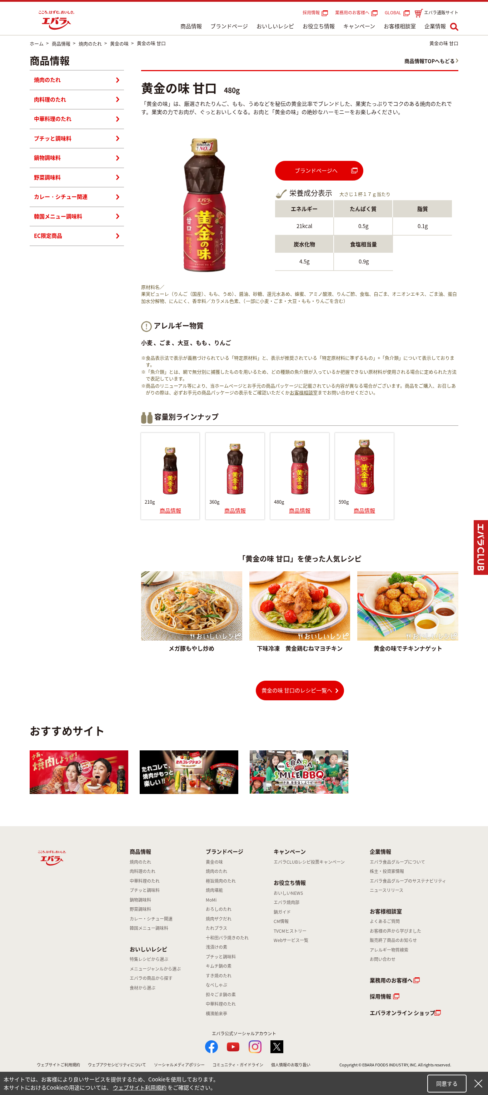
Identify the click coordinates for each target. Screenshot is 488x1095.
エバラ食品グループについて (397, 862)
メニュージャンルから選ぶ (155, 969)
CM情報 (281, 921)
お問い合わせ (382, 959)
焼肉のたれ (47, 80)
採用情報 (311, 12)
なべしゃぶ (216, 985)
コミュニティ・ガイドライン (238, 1065)
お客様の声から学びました (395, 931)
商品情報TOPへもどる (429, 60)
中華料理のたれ (52, 119)
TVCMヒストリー (290, 931)
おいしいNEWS (288, 893)
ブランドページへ (316, 170)
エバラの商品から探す (151, 978)
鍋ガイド (282, 912)
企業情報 (435, 26)
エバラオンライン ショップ (402, 1013)
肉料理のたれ (50, 99)
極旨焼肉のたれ (221, 881)
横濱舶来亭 (216, 1013)
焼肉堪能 (214, 890)
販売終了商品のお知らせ (393, 940)
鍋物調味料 (47, 158)
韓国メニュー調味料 (58, 216)
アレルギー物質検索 (389, 950)
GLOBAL (394, 12)
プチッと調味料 (52, 138)
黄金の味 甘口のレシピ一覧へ (297, 690)
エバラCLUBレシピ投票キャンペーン (309, 862)
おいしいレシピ (275, 26)
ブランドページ (229, 26)
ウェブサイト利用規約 (139, 1087)
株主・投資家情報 (387, 871)
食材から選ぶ (142, 988)
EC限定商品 (48, 236)
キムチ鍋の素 (218, 966)
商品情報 (191, 26)
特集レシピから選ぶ (149, 959)
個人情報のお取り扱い (290, 1065)
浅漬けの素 (216, 947)
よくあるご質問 (385, 921)
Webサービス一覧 (291, 940)
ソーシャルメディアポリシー (179, 1065)
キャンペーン (359, 26)
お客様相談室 (400, 26)
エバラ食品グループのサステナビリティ (408, 881)
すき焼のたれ (218, 975)
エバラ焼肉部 (286, 902)
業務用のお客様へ (352, 12)
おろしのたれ (218, 909)
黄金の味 (214, 862)
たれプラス (216, 928)
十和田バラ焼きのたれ (227, 937)
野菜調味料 (47, 177)
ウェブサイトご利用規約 (58, 1065)
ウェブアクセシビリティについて (117, 1065)
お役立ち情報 (319, 26)
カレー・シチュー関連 (61, 197)
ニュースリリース (386, 890)
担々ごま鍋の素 (221, 994)
